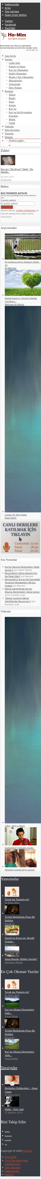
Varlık (12, 122)
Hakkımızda (12, 4)
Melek (12, 119)
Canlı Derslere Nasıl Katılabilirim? (16, 1162)
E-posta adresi (8, 200)
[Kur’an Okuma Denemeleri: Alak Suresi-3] (12, 1006)
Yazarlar (9, 133)
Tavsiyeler (9, 1067)
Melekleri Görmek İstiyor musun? (20, 869)
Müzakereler (15, 80)
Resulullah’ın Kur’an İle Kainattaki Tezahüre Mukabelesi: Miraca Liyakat (22, 582)
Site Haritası (12, 11)
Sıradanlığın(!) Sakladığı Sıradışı (19, 847)
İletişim (9, 137)
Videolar (9, 126)
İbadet (12, 98)
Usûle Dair (14, 62)
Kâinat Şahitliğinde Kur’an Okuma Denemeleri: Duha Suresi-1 (22, 592)
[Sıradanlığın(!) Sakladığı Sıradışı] (21, 844)
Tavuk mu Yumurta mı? (17, 899)
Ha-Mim (27, 1151)
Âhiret (12, 94)
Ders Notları (15, 87)
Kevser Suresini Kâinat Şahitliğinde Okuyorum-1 (18, 600)
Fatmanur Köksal (14, 962)
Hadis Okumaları (18, 73)
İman (11, 101)
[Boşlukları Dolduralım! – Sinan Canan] (12, 1084)
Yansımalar (14, 84)
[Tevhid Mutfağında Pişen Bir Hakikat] (12, 913)
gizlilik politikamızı (26, 210)
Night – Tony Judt (14, 1109)
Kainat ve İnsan (17, 66)
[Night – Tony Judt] (12, 1105)
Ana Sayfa (10, 55)
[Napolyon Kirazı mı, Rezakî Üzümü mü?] (12, 934)
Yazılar (8, 59)
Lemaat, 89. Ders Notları (16, 514)
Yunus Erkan (11, 1016)
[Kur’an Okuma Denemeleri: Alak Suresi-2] (12, 1048)
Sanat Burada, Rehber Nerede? (21, 959)
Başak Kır (10, 923)
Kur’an (12, 108)
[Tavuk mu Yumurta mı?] (12, 896)
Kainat (12, 105)
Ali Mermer (6, 179)
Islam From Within (16, 15)
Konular (9, 91)
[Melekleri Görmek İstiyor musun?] (21, 866)
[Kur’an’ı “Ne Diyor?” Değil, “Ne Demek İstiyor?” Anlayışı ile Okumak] (8, 164)
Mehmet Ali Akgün (14, 304)
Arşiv (8, 8)
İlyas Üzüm (10, 517)
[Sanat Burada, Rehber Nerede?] (12, 955)
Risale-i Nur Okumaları (21, 77)
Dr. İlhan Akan (12, 902)
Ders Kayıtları (12, 130)
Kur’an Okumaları (18, 70)
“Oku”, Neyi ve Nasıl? (15, 825)
